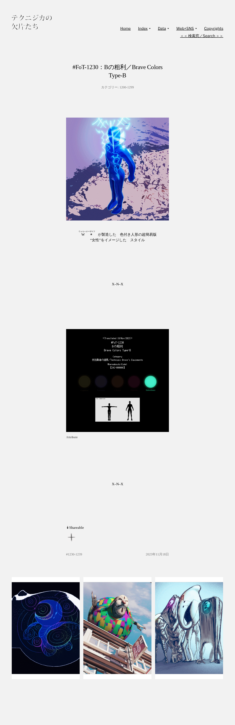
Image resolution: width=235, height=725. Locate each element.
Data (162, 28)
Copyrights (213, 28)
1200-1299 (127, 87)
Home (125, 28)
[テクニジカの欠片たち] (32, 22)
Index (143, 28)
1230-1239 (75, 554)
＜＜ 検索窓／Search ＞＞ (201, 36)
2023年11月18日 (157, 554)
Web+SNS (185, 28)
